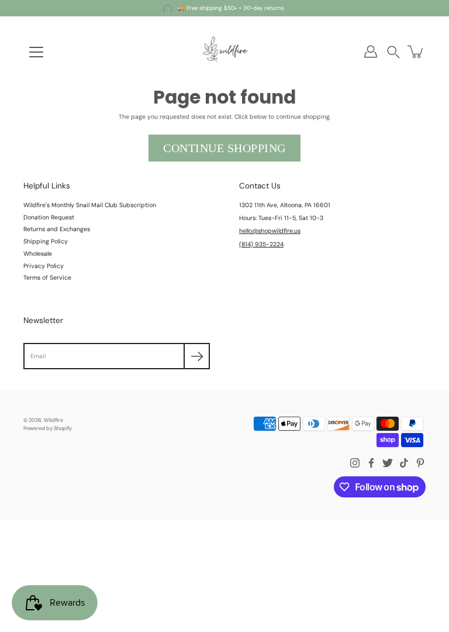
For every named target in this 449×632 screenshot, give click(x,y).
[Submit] (197, 356)
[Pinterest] (420, 463)
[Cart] (416, 51)
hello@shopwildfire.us (270, 231)
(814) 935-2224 (261, 244)
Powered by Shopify (47, 428)
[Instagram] (355, 463)
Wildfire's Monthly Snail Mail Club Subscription (89, 205)
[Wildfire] (224, 51)
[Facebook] (371, 463)
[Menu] (36, 52)
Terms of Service (47, 277)
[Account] (370, 51)
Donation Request (48, 217)
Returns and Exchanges (56, 229)
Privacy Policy (43, 266)
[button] (393, 52)
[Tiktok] (404, 463)
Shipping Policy (45, 241)
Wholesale (37, 253)
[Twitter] (387, 463)
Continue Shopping (224, 148)
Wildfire (53, 420)
